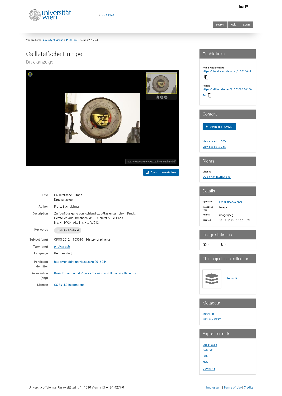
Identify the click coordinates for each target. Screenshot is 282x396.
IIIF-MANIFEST (212, 319)
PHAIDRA (107, 15)
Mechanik (231, 278)
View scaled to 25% (214, 146)
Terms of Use (233, 387)
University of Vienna (52, 40)
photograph (62, 246)
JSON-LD (208, 314)
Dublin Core (210, 344)
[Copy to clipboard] (206, 77)
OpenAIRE (209, 368)
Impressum (213, 387)
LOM (206, 356)
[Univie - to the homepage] (50, 26)
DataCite (208, 350)
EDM (205, 362)
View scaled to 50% (214, 141)
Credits (248, 387)
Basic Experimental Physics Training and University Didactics (95, 273)
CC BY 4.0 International (69, 285)
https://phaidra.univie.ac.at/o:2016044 (80, 262)
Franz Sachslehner (230, 202)
